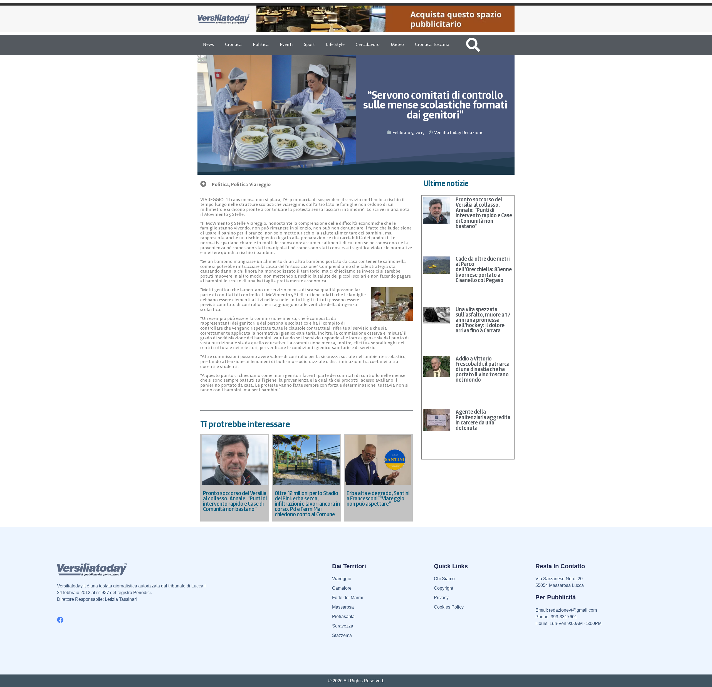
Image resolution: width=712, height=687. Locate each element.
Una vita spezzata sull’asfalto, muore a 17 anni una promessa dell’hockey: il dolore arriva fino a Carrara (483, 320)
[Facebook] (60, 620)
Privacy (441, 597)
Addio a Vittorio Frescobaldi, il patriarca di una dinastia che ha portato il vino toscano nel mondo (483, 369)
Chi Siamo (444, 578)
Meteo (397, 44)
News (208, 44)
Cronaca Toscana (432, 44)
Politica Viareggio (251, 184)
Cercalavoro (368, 44)
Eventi (286, 44)
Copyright (443, 588)
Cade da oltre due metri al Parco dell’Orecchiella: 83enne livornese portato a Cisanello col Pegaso (484, 269)
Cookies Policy (449, 607)
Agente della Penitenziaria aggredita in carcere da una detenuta (483, 419)
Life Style (335, 44)
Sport (309, 44)
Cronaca (233, 44)
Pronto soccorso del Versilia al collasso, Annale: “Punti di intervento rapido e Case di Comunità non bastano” (484, 213)
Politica (261, 44)
